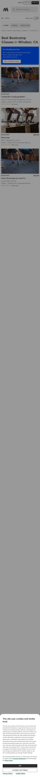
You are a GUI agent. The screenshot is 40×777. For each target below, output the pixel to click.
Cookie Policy (20, 773)
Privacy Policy (9, 760)
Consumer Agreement (19, 758)
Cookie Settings (20, 770)
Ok (20, 766)
